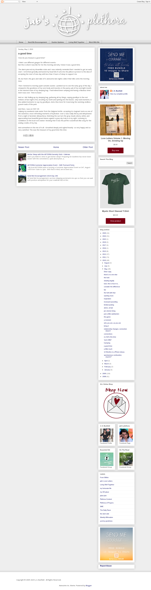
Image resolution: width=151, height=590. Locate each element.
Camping (107, 343)
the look (106, 277)
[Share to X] (28, 135)
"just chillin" (108, 340)
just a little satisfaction (111, 314)
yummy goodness (106, 521)
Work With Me (94, 42)
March (106, 364)
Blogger (89, 585)
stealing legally (109, 281)
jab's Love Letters (106, 481)
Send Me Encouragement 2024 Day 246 (42, 176)
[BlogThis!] (26, 135)
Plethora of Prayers (107, 503)
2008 (104, 376)
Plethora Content (106, 499)
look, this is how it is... (111, 284)
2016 (104, 248)
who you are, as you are (112, 323)
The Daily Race (105, 510)
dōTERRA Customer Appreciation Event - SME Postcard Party (50, 165)
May (106, 269)
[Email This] (24, 135)
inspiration (107, 299)
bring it (106, 326)
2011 (104, 257)
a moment (107, 320)
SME (101, 506)
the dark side (104, 514)
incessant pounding (111, 302)
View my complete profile (119, 94)
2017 (104, 245)
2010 (104, 260)
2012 (104, 254)
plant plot (103, 495)
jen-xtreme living (109, 311)
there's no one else (110, 274)
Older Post (88, 147)
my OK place (104, 492)
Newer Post (23, 147)
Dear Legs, (108, 271)
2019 (104, 242)
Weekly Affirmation (106, 517)
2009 (104, 373)
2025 (104, 233)
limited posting (109, 305)
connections (108, 334)
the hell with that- (110, 293)
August (107, 263)
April (106, 361)
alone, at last (108, 308)
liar (105, 290)
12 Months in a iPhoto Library (114, 352)
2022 (104, 239)
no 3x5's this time (110, 337)
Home (21, 42)
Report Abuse (106, 566)
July (106, 266)
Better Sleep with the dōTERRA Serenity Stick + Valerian (48, 154)
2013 (104, 251)
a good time (108, 346)
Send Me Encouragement (37, 42)
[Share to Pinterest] (33, 135)
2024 (104, 236)
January (107, 370)
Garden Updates (58, 42)
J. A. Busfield (117, 91)
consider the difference (112, 287)
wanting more (108, 296)
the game (107, 317)
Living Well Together (76, 42)
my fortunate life (105, 488)
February (107, 367)
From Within (104, 477)
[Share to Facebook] (30, 135)
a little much (108, 349)
